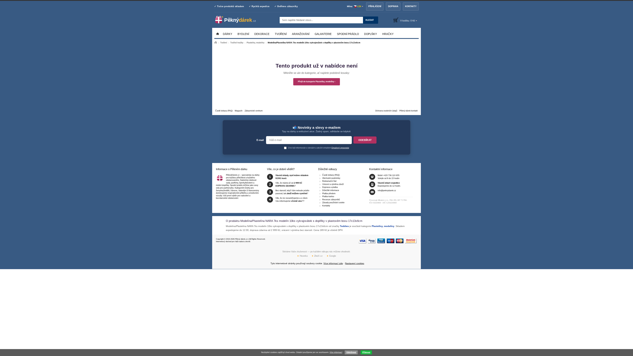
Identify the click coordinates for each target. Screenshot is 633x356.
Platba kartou (328, 196)
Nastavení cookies (354, 263)
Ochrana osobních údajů (386, 111)
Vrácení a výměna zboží (333, 184)
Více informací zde (333, 263)
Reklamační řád (329, 181)
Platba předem (328, 193)
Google (331, 256)
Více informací (336, 352)
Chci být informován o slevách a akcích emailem (318, 148)
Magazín (238, 111)
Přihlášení (374, 6)
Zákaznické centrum (254, 111)
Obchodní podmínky (331, 178)
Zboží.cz (317, 256)
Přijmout (366, 352)
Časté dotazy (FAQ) (224, 111)
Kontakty (411, 6)
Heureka (302, 256)
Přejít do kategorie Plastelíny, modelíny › (316, 81)
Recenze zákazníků (331, 199)
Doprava (393, 6)
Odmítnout (351, 352)
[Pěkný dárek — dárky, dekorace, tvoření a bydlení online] (238, 20)
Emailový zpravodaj (340, 148)
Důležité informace (330, 190)
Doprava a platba (330, 187)
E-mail (260, 140)
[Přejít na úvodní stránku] (215, 43)
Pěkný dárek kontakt (408, 111)
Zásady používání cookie (333, 202)
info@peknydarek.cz (387, 190)
